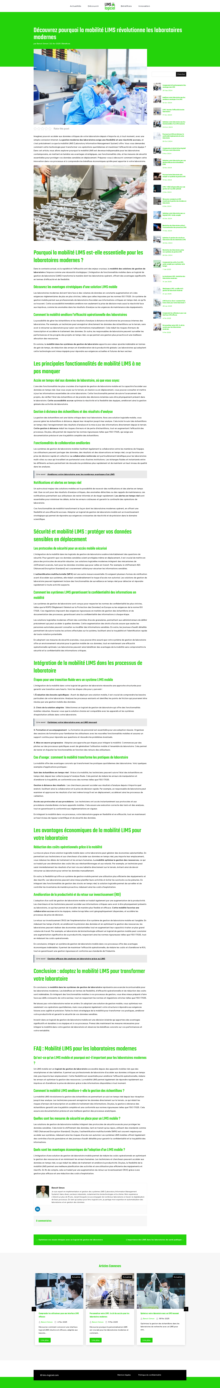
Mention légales (124, 1375)
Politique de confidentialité (149, 1375)
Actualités (75, 6)
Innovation (144, 6)
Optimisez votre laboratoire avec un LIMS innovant (160, 1313)
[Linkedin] (37, 1209)
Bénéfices (126, 6)
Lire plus (45, 1340)
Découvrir (93, 6)
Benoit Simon (42, 44)
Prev (34, 1309)
